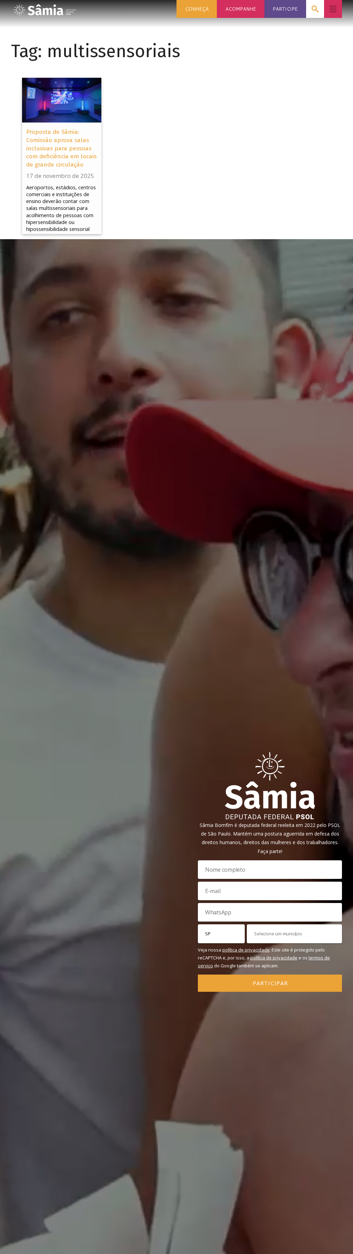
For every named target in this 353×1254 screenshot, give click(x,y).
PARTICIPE (285, 9)
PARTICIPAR (270, 983)
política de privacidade (246, 950)
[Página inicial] (45, 7)
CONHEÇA (197, 9)
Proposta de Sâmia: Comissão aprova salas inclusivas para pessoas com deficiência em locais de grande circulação (61, 148)
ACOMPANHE (240, 9)
